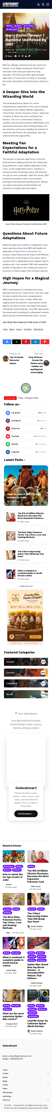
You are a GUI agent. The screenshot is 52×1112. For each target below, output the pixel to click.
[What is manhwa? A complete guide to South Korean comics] (10, 574)
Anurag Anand (11, 1024)
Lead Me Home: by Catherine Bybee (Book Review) (37, 1023)
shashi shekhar (37, 926)
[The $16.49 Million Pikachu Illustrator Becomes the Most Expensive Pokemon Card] (10, 517)
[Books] (26, 694)
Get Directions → (26, 814)
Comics (5, 1073)
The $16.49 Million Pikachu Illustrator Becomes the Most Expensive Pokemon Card (31, 517)
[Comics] (26, 673)
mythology (7, 1096)
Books (23, 251)
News (5, 1089)
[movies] (26, 662)
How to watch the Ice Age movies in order (24, 495)
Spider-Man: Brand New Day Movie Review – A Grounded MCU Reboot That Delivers (37, 971)
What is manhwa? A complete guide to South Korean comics (30, 573)
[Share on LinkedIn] (26, 56)
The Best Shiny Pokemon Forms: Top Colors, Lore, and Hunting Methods (32, 534)
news (12, 329)
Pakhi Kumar (36, 886)
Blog (16, 16)
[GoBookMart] (11, 4)
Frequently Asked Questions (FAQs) (33, 1108)
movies (5, 1085)
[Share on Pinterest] (22, 56)
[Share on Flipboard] (30, 56)
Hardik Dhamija (36, 983)
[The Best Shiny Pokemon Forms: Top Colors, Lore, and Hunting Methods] (10, 536)
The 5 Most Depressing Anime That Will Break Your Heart (31, 554)
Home (9, 16)
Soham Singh (11, 970)
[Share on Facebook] (16, 56)
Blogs (5, 1081)
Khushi (8, 885)
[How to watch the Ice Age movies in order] (26, 485)
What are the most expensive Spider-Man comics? (13, 1016)
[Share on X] (19, 56)
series (17, 119)
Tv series (27, 329)
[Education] (26, 683)
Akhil (8, 933)
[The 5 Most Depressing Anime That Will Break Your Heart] (10, 555)
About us (6, 1100)
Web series (38, 329)
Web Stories (7, 1092)
